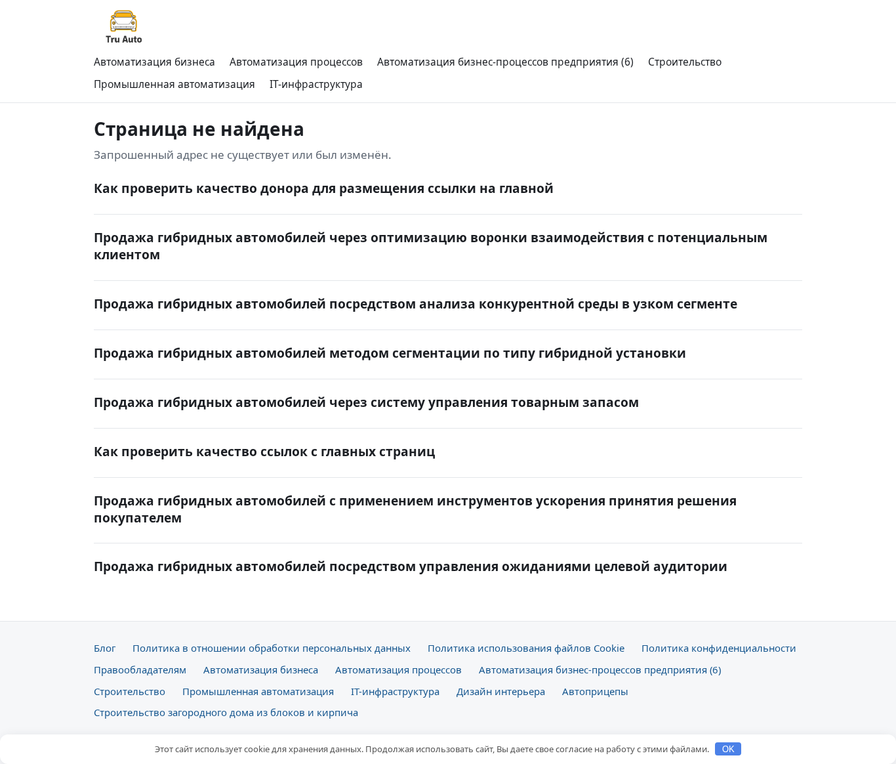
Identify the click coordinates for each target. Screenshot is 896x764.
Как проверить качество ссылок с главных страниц (264, 451)
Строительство (685, 61)
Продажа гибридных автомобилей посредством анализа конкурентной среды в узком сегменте (415, 303)
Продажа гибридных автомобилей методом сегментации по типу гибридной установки (390, 353)
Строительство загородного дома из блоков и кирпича (226, 712)
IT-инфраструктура (316, 84)
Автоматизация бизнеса (154, 61)
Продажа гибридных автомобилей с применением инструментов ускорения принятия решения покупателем (415, 509)
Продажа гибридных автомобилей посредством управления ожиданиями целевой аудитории (410, 566)
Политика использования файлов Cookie (526, 647)
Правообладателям (140, 669)
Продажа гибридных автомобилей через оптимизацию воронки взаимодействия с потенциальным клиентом (430, 245)
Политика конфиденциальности (718, 647)
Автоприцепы (595, 691)
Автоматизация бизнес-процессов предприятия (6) (505, 61)
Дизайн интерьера (501, 691)
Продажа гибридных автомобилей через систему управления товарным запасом (366, 402)
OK (728, 749)
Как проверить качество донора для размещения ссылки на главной (324, 188)
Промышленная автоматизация (174, 84)
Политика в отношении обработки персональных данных (271, 647)
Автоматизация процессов (296, 61)
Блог (104, 647)
